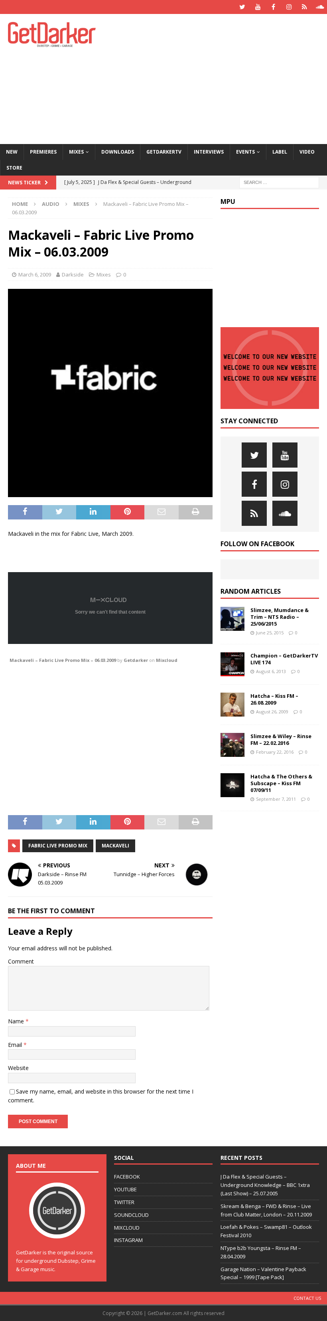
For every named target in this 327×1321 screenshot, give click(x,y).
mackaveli (115, 845)
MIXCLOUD (127, 1227)
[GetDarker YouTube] (258, 7)
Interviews (209, 151)
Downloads (117, 151)
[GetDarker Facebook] (273, 7)
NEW (12, 151)
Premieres (43, 151)
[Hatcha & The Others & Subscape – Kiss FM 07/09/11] (232, 785)
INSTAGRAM (128, 1240)
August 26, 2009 (272, 712)
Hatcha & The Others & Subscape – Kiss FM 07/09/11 (281, 783)
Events (245, 151)
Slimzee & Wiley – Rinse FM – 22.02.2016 (280, 739)
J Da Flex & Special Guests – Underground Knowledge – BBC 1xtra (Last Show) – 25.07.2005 (265, 1185)
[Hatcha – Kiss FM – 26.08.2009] (232, 705)
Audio (50, 203)
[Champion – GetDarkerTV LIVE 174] (232, 664)
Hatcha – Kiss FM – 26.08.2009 (274, 699)
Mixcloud (166, 660)
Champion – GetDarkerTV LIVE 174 (284, 659)
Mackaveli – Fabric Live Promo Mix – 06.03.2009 (63, 660)
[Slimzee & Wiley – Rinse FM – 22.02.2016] (232, 745)
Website (18, 1068)
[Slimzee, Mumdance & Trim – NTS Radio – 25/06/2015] (232, 619)
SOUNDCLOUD (131, 1214)
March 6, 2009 (34, 274)
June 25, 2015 (270, 633)
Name (17, 1021)
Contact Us (307, 1298)
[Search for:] (279, 182)
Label (279, 151)
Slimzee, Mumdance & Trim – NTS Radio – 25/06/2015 (279, 616)
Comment (21, 961)
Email (16, 1045)
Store (14, 167)
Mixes (76, 151)
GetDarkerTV (163, 151)
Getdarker (136, 660)
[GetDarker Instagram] (289, 7)
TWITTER (124, 1202)
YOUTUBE (125, 1189)
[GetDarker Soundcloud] (320, 7)
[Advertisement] (223, 78)
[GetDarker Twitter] (242, 7)
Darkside (73, 274)
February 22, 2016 (275, 752)
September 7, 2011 (276, 799)
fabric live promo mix (57, 845)
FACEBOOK (127, 1176)
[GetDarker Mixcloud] (304, 7)
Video (307, 151)
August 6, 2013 (271, 671)
